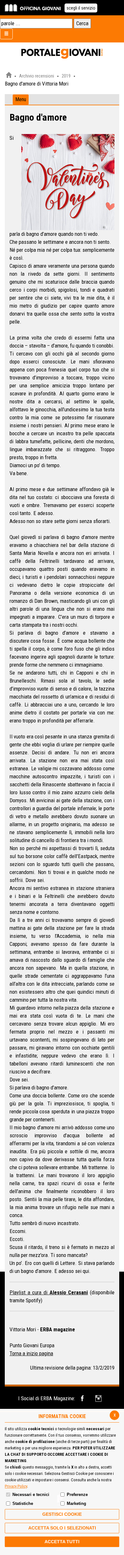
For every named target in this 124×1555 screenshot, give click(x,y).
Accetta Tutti (62, 1541)
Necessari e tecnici (30, 1494)
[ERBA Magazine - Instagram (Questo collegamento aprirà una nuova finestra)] (99, 1398)
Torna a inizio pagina (31, 1353)
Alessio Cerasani (69, 1292)
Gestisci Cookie (62, 1514)
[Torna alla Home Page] (8, 76)
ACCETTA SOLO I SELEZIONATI (62, 1527)
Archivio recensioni (36, 76)
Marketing (76, 1503)
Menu (20, 99)
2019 (66, 76)
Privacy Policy (16, 1486)
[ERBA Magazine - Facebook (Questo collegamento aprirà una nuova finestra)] (83, 1398)
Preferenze (77, 1494)
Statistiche (22, 1503)
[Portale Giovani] (62, 54)
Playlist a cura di (30, 1292)
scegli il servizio (80, 8)
